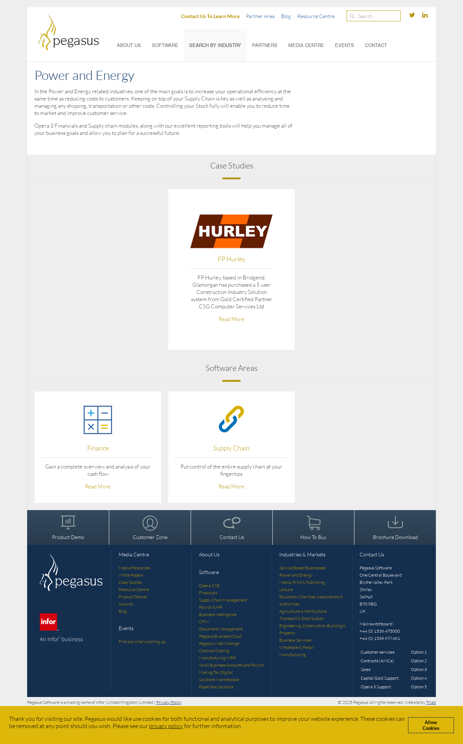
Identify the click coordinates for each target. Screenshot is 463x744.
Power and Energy (296, 575)
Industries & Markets (302, 554)
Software (165, 45)
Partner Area (260, 16)
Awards (126, 604)
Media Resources (134, 567)
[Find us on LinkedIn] (425, 15)
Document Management (221, 629)
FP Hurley (232, 259)
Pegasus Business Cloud (220, 636)
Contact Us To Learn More (210, 16)
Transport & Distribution (301, 618)
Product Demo (68, 537)
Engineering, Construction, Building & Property (312, 629)
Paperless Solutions (216, 686)
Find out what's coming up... (143, 641)
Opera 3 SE (209, 585)
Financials (208, 592)
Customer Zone (150, 537)
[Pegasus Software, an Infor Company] (63, 32)
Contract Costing (214, 650)
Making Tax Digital (216, 672)
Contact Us (232, 537)
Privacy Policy (169, 702)
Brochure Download (395, 537)
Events (344, 45)
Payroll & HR (210, 607)
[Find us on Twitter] (412, 15)
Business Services (295, 640)
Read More (232, 319)
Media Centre (306, 45)
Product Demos (133, 596)
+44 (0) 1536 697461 (380, 638)
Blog (286, 16)
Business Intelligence (218, 614)
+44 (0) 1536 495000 (380, 631)
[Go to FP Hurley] (231, 231)
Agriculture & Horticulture (303, 611)
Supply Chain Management (223, 600)
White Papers (131, 575)
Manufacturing (292, 654)
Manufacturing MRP (217, 657)
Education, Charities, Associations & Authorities (311, 600)
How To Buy (313, 537)
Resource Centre (316, 16)
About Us (129, 45)
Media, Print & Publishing (302, 582)
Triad (431, 702)
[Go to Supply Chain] (231, 419)
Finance (98, 448)
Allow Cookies (430, 725)
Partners (264, 45)
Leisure (286, 589)
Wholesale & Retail (296, 647)
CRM (204, 621)
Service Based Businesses (302, 567)
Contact (376, 45)
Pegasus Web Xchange (219, 643)
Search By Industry (215, 45)
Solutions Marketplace (219, 679)
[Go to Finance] (98, 419)
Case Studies (130, 582)
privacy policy (166, 726)
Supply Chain (231, 448)
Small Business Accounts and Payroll (231, 665)
